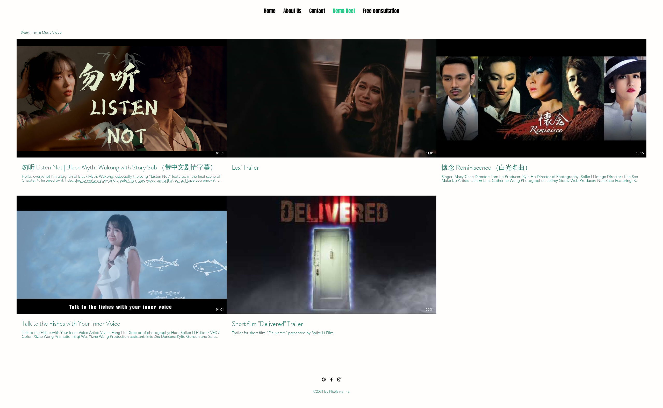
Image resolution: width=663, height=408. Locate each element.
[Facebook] (331, 379)
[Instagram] (339, 379)
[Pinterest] (323, 379)
